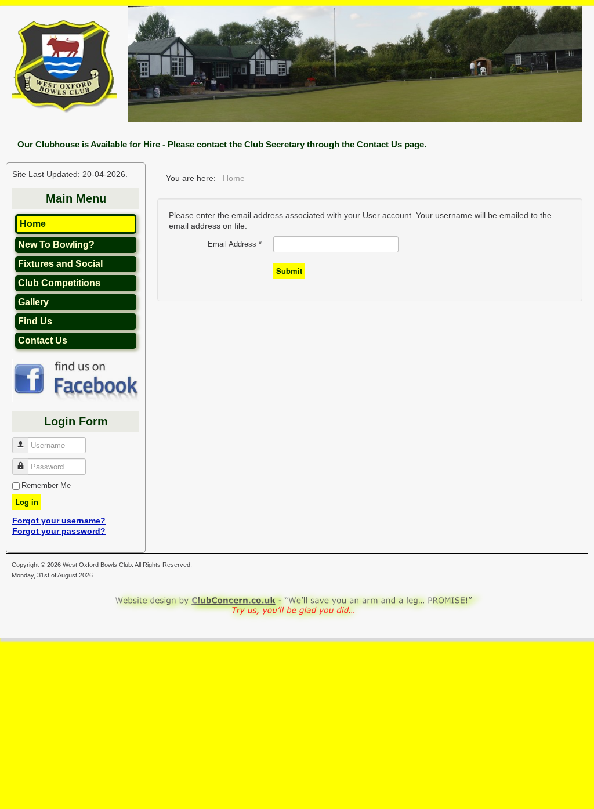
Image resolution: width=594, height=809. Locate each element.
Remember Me (46, 485)
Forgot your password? (59, 531)
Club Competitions (59, 283)
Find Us (35, 321)
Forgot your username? (59, 520)
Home (33, 224)
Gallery (33, 302)
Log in (26, 501)
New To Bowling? (56, 245)
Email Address (235, 244)
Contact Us (42, 340)
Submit (289, 270)
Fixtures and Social (60, 264)
